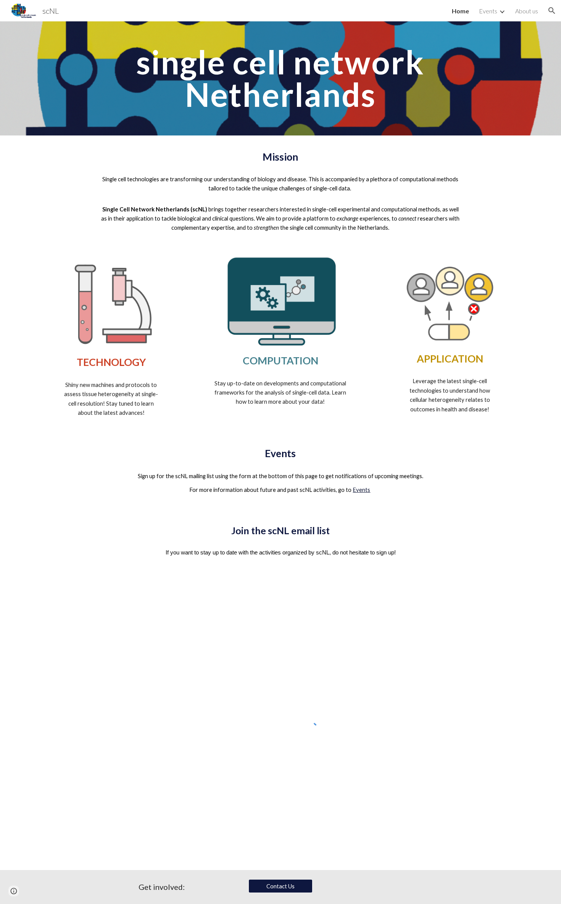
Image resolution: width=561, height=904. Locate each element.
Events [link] (488, 11)
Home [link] (460, 11)
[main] (280, 78)
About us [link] (526, 11)
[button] (552, 11)
